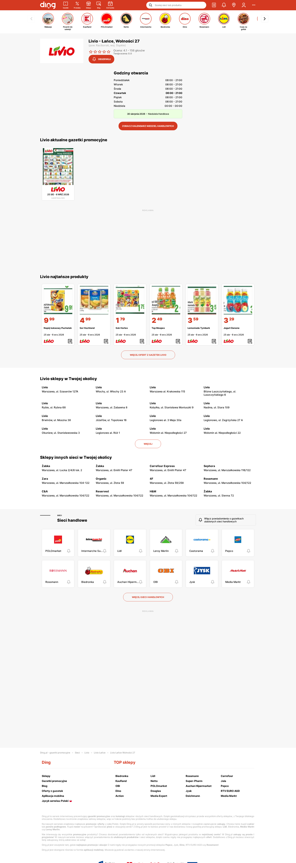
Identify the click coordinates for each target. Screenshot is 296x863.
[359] (202, 300)
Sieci (59, 515)
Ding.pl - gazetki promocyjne (55, 752)
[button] (214, 5)
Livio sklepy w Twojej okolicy (68, 378)
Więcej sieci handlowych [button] (148, 597)
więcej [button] (148, 443)
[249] (166, 300)
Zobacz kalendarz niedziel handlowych (148, 126)
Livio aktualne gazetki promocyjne (73, 139)
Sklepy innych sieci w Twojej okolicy (76, 457)
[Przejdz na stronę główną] (48, 5)
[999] (58, 300)
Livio (86, 752)
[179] (130, 300)
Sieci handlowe (72, 520)
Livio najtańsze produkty (64, 276)
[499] (94, 300)
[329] (238, 300)
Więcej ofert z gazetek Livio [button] (148, 354)
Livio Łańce (100, 752)
